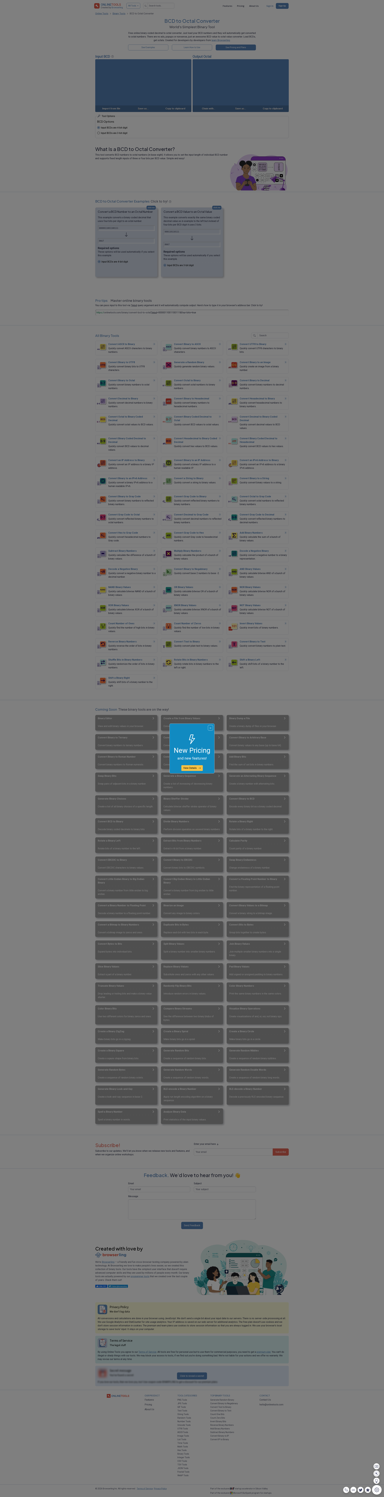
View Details (190, 768)
